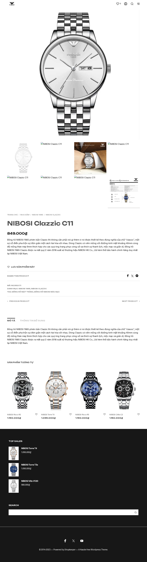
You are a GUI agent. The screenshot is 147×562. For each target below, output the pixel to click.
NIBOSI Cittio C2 (116, 414)
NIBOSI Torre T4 (47, 414)
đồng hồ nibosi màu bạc (47, 292)
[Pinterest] (138, 276)
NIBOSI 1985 (37, 215)
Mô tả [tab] (11, 320)
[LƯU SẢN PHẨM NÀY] (36, 414)
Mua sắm (24, 215)
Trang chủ (12, 215)
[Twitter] (133, 276)
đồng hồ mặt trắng (22, 292)
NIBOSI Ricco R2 (14, 414)
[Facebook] (128, 276)
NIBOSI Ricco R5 (82, 414)
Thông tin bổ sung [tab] (32, 320)
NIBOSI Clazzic (53, 215)
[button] (118, 3)
